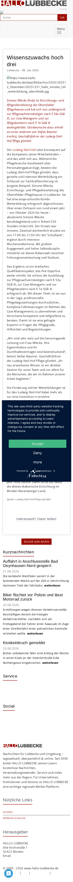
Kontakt (8, 812)
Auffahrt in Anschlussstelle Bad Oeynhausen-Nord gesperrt (30, 563)
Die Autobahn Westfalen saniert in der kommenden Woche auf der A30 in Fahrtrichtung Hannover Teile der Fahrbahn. (36, 580)
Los (62, 17)
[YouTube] (21, 719)
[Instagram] (9, 719)
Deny (37, 453)
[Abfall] (34, 689)
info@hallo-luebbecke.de (29, 856)
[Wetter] (9, 689)
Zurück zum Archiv (36, 541)
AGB (25, 873)
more (37, 462)
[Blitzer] (21, 689)
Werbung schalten (14, 818)
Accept (37, 443)
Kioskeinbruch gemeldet (24, 643)
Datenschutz (39, 873)
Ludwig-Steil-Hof (24, 150)
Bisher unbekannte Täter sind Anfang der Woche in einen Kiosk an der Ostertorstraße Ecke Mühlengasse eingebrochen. (36, 658)
